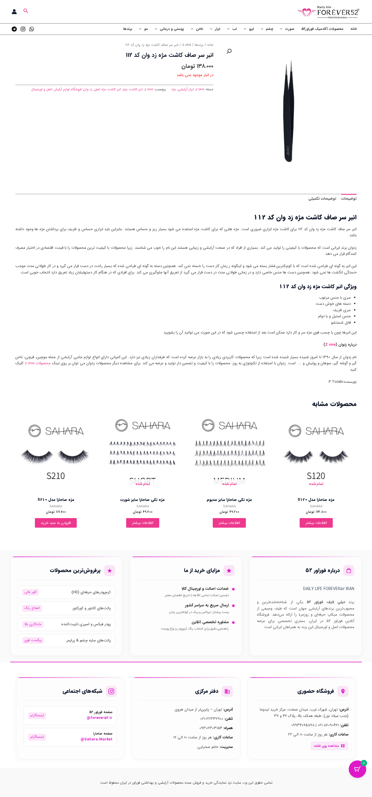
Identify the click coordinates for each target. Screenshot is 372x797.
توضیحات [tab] (349, 199)
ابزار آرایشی (186, 89)
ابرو (251, 29)
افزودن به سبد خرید (56, 523)
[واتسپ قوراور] (31, 29)
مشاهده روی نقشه (326, 746)
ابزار (217, 29)
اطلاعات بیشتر (316, 523)
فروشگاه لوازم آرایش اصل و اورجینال (56, 89)
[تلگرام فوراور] (14, 29)
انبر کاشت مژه (133, 89)
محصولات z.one (38, 363)
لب (234, 29)
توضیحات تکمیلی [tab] (322, 199)
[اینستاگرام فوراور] (23, 29)
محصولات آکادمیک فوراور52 (322, 29)
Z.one (330, 345)
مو (146, 29)
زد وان (87, 89)
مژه (173, 89)
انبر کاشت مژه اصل (107, 89)
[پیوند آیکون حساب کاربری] (14, 11)
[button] (25, 11)
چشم (269, 29)
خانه (353, 29)
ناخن (199, 29)
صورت (289, 29)
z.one (186, 45)
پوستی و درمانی (172, 29)
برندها (127, 29)
